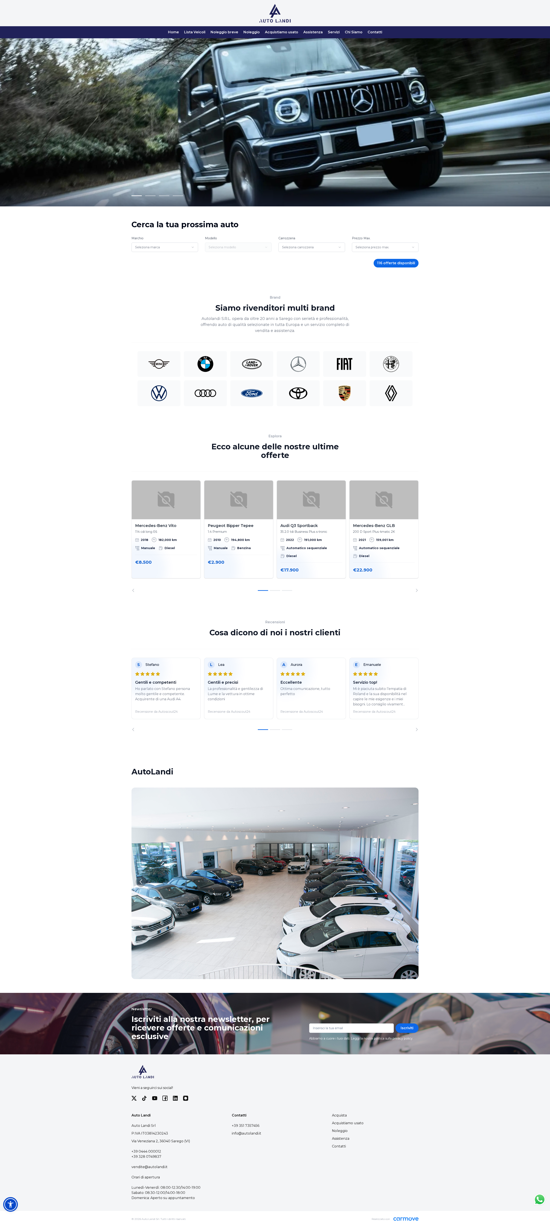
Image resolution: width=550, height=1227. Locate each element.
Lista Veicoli (194, 32)
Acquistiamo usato (281, 32)
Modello (211, 238)
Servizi (334, 32)
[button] (10, 1204)
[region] (275, 536)
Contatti (375, 32)
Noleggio (251, 32)
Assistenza (313, 32)
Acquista (339, 1115)
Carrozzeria (286, 238)
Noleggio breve (224, 32)
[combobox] (164, 247)
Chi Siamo (353, 32)
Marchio (137, 238)
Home (173, 32)
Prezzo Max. (361, 238)
